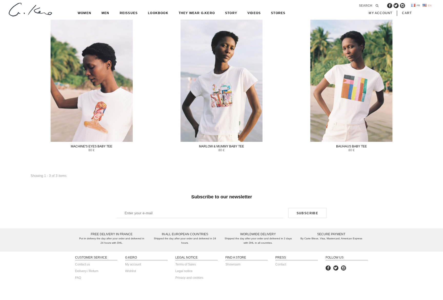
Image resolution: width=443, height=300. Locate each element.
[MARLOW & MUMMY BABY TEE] (221, 81)
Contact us (82, 264)
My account (133, 264)
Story (231, 13)
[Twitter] (396, 5)
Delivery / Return (86, 271)
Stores (278, 13)
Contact (280, 264)
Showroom (232, 264)
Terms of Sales (185, 264)
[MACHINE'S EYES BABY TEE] (92, 81)
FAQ (78, 278)
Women (84, 13)
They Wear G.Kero (197, 13)
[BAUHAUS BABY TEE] (351, 81)
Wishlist (130, 271)
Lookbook (158, 13)
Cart (407, 13)
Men (105, 13)
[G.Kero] (29, 10)
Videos (254, 13)
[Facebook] (389, 5)
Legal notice (184, 271)
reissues (129, 13)
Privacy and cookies (189, 278)
